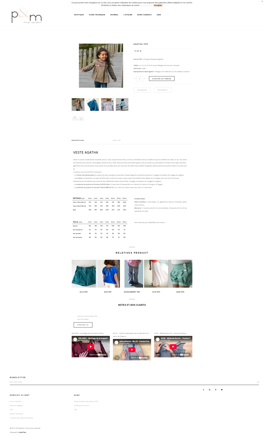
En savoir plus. (146, 5)
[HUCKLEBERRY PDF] (132, 274)
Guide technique (97, 15)
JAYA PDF (156, 292)
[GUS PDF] (108, 274)
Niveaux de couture (81, 405)
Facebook (142, 90)
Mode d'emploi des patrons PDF (86, 401)
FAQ (75, 410)
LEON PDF (180, 292)
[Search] (72, 16)
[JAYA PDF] (156, 274)
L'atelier (128, 15)
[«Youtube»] (222, 390)
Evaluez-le (83, 325)
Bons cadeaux (144, 15)
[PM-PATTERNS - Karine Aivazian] (39, 15)
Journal (114, 15)
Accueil (136, 38)
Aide (159, 15)
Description (78, 140)
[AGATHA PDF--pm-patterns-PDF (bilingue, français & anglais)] (78, 104)
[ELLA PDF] (84, 274)
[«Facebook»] (203, 390)
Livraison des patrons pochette (21, 418)
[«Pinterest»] (215, 390)
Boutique (79, 15)
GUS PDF (107, 292)
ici (166, 222)
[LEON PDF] (180, 274)
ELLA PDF (84, 292)
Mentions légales (16, 405)
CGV (11, 410)
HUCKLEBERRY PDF (132, 292)
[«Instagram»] (209, 390)
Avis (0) (117, 140)
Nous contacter (15, 401)
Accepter (158, 5)
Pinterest (163, 90)
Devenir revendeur (16, 414)
